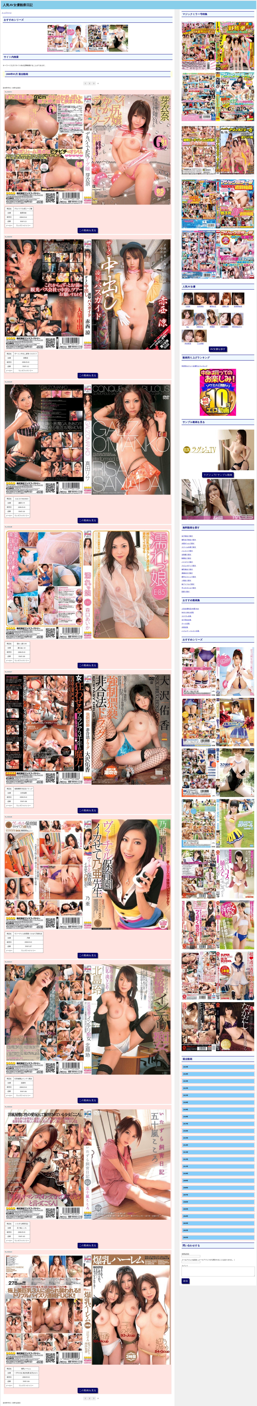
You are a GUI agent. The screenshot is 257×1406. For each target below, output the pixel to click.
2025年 (185, 1067)
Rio (187, 327)
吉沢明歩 (200, 306)
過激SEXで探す (187, 573)
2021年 (185, 1095)
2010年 (185, 1173)
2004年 (185, 1216)
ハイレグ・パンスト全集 (190, 631)
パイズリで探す (187, 562)
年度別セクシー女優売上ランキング (194, 366)
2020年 (185, 1102)
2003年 (185, 1223)
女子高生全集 (186, 620)
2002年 (185, 1230)
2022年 (185, 1088)
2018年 (185, 1116)
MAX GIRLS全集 (188, 612)
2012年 (185, 1159)
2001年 (185, 1237)
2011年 (185, 1166)
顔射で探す (186, 591)
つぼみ (187, 306)
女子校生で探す (187, 536)
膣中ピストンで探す (189, 577)
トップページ (6, 13)
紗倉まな (200, 327)
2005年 (185, 1209)
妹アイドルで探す (188, 584)
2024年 (185, 1074)
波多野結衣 (238, 306)
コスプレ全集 (186, 616)
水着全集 (185, 627)
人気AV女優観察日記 (18, 5)
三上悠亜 (200, 343)
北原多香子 (224, 327)
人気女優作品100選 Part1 (190, 609)
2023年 (185, 1081)
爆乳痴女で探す (187, 569)
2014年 (185, 1145)
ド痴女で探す (186, 580)
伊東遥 (212, 327)
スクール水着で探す (189, 547)
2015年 (185, 1138)
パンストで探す (187, 551)
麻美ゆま (213, 306)
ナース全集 (186, 623)
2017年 (185, 1124)
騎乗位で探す (186, 558)
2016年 (185, 1131)
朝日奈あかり (237, 327)
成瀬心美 (225, 306)
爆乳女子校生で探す (189, 540)
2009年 (185, 1180)
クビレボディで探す (189, 566)
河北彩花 (188, 343)
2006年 (185, 1202)
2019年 (185, 1109)
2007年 (185, 1195)
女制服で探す (186, 554)
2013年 (185, 1152)
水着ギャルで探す (188, 543)
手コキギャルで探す (189, 588)
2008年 (185, 1188)
